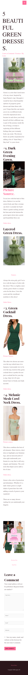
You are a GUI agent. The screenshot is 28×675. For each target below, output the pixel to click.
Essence (18, 53)
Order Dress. (7, 302)
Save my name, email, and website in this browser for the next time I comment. (13, 640)
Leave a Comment (8, 53)
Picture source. (8, 442)
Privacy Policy (14, 665)
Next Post (14, 565)
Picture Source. (8, 192)
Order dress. (7, 223)
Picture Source (8, 356)
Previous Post (14, 560)
